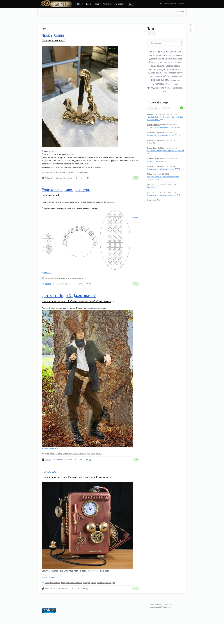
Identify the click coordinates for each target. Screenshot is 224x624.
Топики (80, 3)
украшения (173, 84)
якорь (47, 172)
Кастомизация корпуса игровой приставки (165, 150)
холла (52, 172)
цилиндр (59, 453)
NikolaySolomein (153, 124)
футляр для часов (81, 172)
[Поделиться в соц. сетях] (76, 178)
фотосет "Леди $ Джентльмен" (69, 295)
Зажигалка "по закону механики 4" (162, 168)
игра (162, 62)
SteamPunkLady (153, 158)
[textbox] (166, 43)
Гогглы (150, 187)
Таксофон (50, 471)
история (178, 62)
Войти (181, 3)
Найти (181, 11)
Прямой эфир (157, 102)
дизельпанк (155, 58)
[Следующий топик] (190, 29)
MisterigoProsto (153, 114)
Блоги (88, 3)
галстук (83, 453)
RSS (158, 200)
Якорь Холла (53, 35)
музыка (178, 69)
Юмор (165, 91)
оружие (159, 72)
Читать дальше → (50, 448)
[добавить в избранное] (82, 459)
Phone (93, 582)
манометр (101, 582)
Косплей (169, 65)
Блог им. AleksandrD (53, 40)
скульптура (175, 80)
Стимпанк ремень (155, 161)
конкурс (160, 65)
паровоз (172, 72)
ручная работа (162, 76)
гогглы (166, 55)
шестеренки (178, 87)
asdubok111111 (153, 184)
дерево (179, 55)
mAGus (48, 459)
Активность (107, 3)
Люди (97, 3)
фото (47, 453)
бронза (151, 55)
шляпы (52, 453)
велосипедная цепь (75, 278)
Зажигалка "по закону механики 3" (162, 135)
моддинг (170, 69)
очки (165, 72)
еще (131, 3)
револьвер (67, 453)
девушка (76, 453)
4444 (47, 588)
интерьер (169, 62)
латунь (153, 69)
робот (179, 72)
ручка (151, 76)
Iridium (149, 174)
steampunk (168, 51)
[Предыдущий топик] (190, 24)
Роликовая (49, 278)
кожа (153, 65)
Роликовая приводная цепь (66, 189)
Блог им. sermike (51, 195)
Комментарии (153, 108)
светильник (176, 76)
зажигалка (167, 58)
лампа (177, 65)
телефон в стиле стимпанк (71, 582)
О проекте (120, 3)
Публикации (167, 108)
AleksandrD (49, 178)
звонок (108, 582)
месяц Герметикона (52, 582)
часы (168, 87)
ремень (99, 453)
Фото (161, 87)
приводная (58, 278)
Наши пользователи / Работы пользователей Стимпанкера (76, 301)
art (151, 51)
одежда (151, 72)
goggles (156, 51)
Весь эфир (151, 200)
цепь (57, 172)
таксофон (86, 582)
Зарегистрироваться (168, 3)
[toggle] (113, 301)
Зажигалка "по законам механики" (161, 194)
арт (179, 51)
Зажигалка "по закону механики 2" (162, 127)
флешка (152, 87)
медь (162, 69)
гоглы (172, 55)
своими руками (159, 80)
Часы (149, 142)
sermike (48, 283)
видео (159, 55)
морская (63, 172)
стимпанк (160, 83)
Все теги (151, 34)
